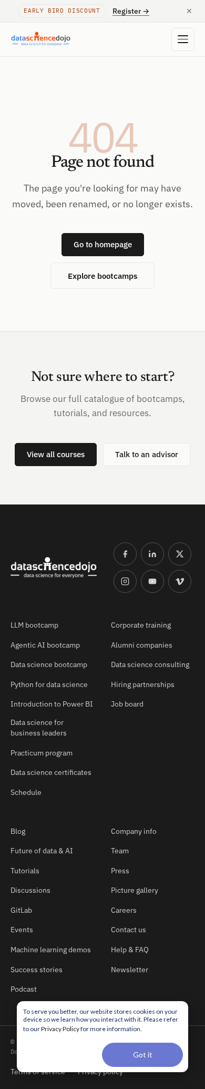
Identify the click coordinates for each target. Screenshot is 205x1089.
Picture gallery (134, 890)
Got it (142, 1054)
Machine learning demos (51, 949)
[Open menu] (182, 39)
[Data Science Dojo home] (54, 567)
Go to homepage (103, 244)
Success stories (37, 969)
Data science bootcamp (49, 664)
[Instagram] (125, 581)
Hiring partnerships (143, 684)
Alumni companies (141, 645)
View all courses (56, 454)
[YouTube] (152, 581)
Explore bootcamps (102, 275)
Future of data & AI (42, 850)
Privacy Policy (60, 1029)
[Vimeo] (179, 581)
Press (120, 870)
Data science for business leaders (39, 728)
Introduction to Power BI (52, 704)
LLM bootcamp (34, 625)
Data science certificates (51, 772)
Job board (127, 704)
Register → (130, 11)
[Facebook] (125, 554)
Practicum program (42, 753)
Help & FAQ (130, 949)
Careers (124, 910)
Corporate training (141, 625)
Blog (18, 831)
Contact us (128, 929)
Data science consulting (150, 664)
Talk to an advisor (146, 454)
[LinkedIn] (152, 554)
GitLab (21, 910)
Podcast (24, 989)
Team (120, 850)
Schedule (26, 792)
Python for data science (49, 684)
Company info (134, 831)
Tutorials (25, 870)
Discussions (30, 890)
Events (22, 929)
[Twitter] (179, 554)
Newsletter (129, 969)
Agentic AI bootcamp (45, 645)
